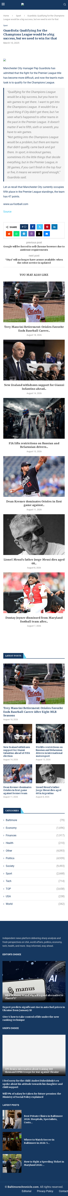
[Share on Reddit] (9, 233)
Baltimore (35, 820)
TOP (35, 888)
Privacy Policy (45, 1191)
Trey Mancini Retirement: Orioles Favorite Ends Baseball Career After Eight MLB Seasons (33, 711)
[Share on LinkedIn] (54, 226)
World (35, 903)
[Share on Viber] (31, 233)
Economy (35, 827)
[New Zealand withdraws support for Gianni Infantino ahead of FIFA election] (34, 360)
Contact (63, 1191)
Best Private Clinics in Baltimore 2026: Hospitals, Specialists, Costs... (43, 1119)
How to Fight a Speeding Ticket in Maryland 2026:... (44, 1163)
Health (35, 843)
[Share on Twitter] (40, 226)
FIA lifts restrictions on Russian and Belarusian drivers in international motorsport (49, 752)
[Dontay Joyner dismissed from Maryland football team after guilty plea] (34, 592)
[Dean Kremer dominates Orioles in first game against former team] (34, 476)
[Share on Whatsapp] (16, 233)
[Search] (64, 4)
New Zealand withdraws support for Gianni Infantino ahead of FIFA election (16, 752)
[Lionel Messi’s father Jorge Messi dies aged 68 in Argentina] (34, 534)
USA (35, 896)
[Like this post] (25, 226)
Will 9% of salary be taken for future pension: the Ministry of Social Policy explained (31, 1095)
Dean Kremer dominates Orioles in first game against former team (17, 790)
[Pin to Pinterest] (47, 226)
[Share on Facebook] (32, 226)
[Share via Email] (47, 233)
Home (6, 15)
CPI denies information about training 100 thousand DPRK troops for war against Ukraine (32, 1070)
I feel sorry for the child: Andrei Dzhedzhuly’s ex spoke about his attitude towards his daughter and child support (32, 1084)
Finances (35, 835)
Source (7, 211)
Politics (35, 858)
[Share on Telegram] (24, 233)
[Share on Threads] (39, 233)
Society (35, 866)
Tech (35, 881)
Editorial (26, 1191)
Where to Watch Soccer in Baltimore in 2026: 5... (39, 1141)
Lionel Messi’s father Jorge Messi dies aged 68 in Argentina (48, 790)
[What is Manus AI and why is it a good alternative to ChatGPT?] (34, 981)
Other (35, 850)
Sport (18, 15)
